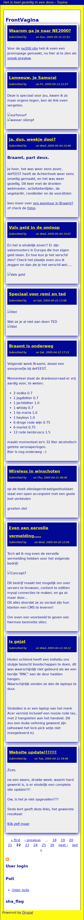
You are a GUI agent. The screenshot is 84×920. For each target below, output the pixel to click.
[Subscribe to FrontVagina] (7, 860)
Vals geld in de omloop (34, 227)
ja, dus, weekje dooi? (32, 139)
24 (35, 845)
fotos (31, 208)
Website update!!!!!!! (33, 752)
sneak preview (19, 58)
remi (31, 542)
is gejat (17, 641)
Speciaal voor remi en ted (37, 294)
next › (63, 845)
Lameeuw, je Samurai (32, 77)
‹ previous (32, 840)
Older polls (20, 890)
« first (15, 840)
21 (10, 845)
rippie (31, 233)
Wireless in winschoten (34, 471)
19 (63, 840)
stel (30, 300)
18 (54, 840)
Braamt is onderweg (31, 346)
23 (27, 845)
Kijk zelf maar (18, 824)
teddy (31, 37)
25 (44, 845)
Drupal (27, 912)
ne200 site (29, 48)
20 (71, 840)
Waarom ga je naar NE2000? (40, 30)
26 (52, 845)
